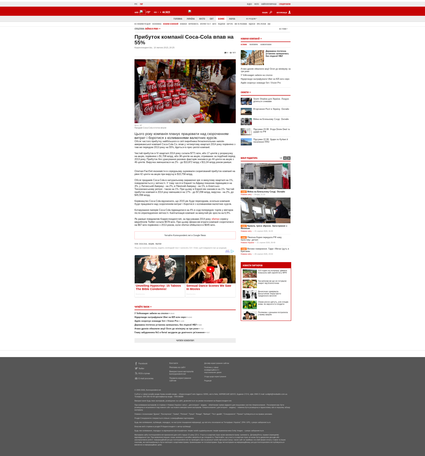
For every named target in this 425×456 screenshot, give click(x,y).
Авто (214, 24)
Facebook (142, 363)
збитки (215, 218)
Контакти (173, 363)
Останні (244, 44)
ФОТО (256, 4)
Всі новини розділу (142, 24)
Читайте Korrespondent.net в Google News (185, 235)
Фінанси (183, 24)
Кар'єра (230, 24)
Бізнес (221, 18)
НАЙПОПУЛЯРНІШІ (269, 4)
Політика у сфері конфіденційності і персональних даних (213, 369)
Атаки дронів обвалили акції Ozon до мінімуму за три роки (169, 328)
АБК (269, 24)
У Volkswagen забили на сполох (154, 313)
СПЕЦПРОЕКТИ (285, 4)
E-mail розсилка (145, 378)
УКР (141, 4)
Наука (232, 18)
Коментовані (265, 44)
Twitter (141, 368)
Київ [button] (136, 12)
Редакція (208, 381)
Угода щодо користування (215, 376)
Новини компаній (170, 24)
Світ (211, 18)
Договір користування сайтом (216, 363)
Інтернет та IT (205, 24)
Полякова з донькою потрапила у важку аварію (273, 313)
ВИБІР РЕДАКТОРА (249, 158)
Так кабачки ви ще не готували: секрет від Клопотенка (272, 282)
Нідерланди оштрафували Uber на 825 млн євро (163, 317)
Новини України (247, 243)
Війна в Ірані (151, 28)
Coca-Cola (143, 244)
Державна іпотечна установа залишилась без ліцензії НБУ (168, 325)
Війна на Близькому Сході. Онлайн (271, 119)
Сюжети (245, 92)
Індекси (252, 24)
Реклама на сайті (177, 367)
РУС (135, 4)
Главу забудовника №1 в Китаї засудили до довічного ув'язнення (172, 332)
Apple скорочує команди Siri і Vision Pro (159, 321)
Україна (191, 18)
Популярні (254, 44)
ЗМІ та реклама (240, 24)
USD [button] (155, 12)
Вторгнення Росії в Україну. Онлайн (271, 109)
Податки (221, 24)
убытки (158, 244)
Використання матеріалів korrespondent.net (181, 372)
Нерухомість (193, 24)
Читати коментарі (185, 340)
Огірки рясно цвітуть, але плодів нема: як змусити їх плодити (273, 303)
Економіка (156, 24)
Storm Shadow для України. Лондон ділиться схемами (271, 100)
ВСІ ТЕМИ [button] (282, 29)
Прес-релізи (261, 24)
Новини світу (246, 194)
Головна (177, 18)
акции (151, 244)
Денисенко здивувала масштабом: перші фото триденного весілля (269, 293)
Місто (202, 18)
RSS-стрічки (144, 373)
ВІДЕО (249, 4)
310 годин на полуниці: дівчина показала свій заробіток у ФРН (272, 271)
